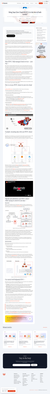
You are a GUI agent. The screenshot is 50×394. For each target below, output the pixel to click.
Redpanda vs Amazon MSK (17, 382)
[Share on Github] (24, 20)
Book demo (40, 3)
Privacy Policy (6, 389)
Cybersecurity (24, 385)
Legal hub (41, 381)
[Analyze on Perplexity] (20, 20)
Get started (45, 3)
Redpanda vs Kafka (16, 383)
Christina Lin (23, 18)
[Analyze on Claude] (23, 20)
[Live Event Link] (41, 50)
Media (23, 383)
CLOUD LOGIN (39, 1)
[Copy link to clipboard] (30, 20)
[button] (23, 3)
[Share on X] (25, 20)
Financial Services (25, 380)
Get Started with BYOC (10, 35)
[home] (4, 3)
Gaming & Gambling (25, 384)
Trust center (41, 382)
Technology (24, 381)
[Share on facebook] (26, 20)
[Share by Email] (29, 20)
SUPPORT (43, 1)
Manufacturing (25, 382)
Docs (32, 381)
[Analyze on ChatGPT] (19, 20)
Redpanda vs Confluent (17, 381)
